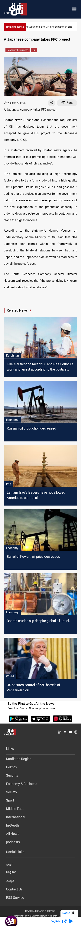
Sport (10, 800)
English (11, 872)
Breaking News (15, 26)
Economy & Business (17, 50)
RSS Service (15, 898)
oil (34, 50)
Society (11, 792)
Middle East (15, 809)
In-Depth (12, 825)
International (15, 817)
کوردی (10, 881)
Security (12, 775)
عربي (9, 864)
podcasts (13, 842)
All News (12, 834)
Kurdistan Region (18, 759)
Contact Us (14, 889)
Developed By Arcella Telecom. (40, 911)
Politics (11, 767)
